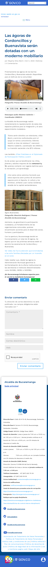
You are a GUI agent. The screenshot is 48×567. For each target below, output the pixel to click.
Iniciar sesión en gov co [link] (10, 14)
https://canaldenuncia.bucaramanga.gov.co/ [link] (18, 491)
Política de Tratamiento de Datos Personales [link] (24, 539)
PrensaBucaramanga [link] (14, 532)
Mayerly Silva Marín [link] (16, 61)
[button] (42, 20)
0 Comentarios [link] (11, 63)
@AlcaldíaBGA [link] (12, 517)
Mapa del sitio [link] (34, 549)
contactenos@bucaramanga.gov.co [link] (29, 479)
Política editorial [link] (38, 541)
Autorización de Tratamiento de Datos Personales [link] (23, 536)
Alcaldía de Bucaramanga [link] (16, 509)
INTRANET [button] (5, 17)
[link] (13, 4)
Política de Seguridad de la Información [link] (25, 546)
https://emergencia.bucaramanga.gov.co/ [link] (25, 494)
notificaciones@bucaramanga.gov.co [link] (23, 485)
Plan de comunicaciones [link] (14, 544)
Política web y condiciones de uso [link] (16, 541)
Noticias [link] (39, 61)
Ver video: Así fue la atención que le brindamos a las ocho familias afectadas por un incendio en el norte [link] (24, 253)
